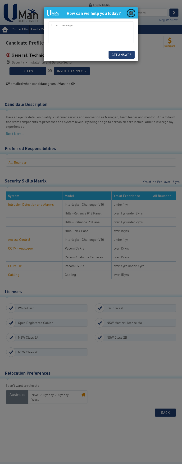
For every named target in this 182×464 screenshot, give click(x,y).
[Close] (130, 13)
